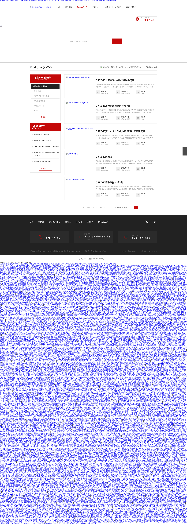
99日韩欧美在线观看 (52, 352)
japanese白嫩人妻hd (64, 387)
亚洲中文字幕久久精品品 (11, 406)
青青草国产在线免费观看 (134, 380)
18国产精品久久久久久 (50, 426)
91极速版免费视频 (111, 344)
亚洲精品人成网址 (24, 265)
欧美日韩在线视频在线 (38, 372)
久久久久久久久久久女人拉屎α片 (174, 301)
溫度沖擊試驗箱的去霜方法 (43, 140)
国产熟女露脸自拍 (69, 295)
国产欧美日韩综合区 (65, 441)
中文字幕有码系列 (138, 280)
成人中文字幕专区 (114, 280)
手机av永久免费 (32, 272)
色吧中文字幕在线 (42, 272)
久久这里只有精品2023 (127, 341)
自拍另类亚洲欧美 (149, 320)
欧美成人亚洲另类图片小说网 (148, 453)
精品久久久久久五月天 (147, 358)
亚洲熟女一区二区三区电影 (35, 292)
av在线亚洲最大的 (113, 438)
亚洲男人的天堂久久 (80, 311)
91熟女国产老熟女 (16, 290)
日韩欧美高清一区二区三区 (97, 417)
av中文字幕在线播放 (105, 311)
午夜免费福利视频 (140, 356)
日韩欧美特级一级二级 (16, 309)
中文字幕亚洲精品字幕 (117, 403)
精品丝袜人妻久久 (62, 318)
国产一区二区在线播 (144, 419)
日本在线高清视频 (150, 427)
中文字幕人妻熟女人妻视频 (130, 275)
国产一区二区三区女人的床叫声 (144, 310)
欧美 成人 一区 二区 (122, 273)
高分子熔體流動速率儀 (41, 96)
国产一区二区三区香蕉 (112, 459)
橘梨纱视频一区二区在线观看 (160, 283)
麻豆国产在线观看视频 (125, 456)
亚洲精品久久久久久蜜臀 (61, 346)
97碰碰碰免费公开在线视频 (167, 280)
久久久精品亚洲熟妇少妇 (51, 417)
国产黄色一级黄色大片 (43, 326)
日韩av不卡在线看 (68, 294)
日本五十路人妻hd (138, 318)
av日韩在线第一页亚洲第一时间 (95, 275)
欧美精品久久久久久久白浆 (46, 341)
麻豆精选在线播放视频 (112, 423)
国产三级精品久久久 (36, 266)
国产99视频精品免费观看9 (92, 288)
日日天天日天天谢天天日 (151, 387)
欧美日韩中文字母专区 (130, 419)
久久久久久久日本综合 (138, 268)
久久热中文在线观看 (106, 437)
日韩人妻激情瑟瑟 (84, 339)
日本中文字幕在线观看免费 (142, 389)
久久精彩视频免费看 (66, 425)
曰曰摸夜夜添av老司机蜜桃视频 (15, 320)
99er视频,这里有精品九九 (12, 400)
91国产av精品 (80, 322)
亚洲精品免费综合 (50, 374)
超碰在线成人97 (8, 421)
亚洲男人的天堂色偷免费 (57, 287)
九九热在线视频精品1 (162, 271)
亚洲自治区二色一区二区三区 (75, 462)
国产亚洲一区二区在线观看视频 (62, 313)
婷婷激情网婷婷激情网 (90, 363)
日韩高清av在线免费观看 (123, 452)
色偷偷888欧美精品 (20, 292)
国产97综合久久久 (172, 377)
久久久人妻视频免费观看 (19, 374)
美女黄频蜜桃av (155, 399)
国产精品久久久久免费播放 (55, 295)
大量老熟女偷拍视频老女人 (122, 400)
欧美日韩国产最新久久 (19, 325)
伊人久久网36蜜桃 (10, 318)
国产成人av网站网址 (36, 336)
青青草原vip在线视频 (144, 306)
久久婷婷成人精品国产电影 (77, 318)
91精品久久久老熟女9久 (163, 272)
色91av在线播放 (75, 280)
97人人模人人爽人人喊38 (80, 307)
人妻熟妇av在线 (35, 452)
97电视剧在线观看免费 (76, 286)
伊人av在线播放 (148, 316)
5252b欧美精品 (164, 396)
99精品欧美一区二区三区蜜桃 (131, 332)
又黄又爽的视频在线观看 (28, 403)
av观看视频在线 (90, 384)
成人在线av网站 (68, 362)
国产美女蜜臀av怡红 (20, 421)
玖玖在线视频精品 (110, 350)
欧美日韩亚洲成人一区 (34, 344)
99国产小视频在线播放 (106, 463)
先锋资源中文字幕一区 (30, 341)
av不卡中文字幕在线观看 (64, 445)
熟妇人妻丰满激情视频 (17, 418)
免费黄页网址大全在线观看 (117, 271)
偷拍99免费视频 (7, 325)
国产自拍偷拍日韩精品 (153, 434)
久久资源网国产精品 (86, 393)
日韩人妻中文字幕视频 (23, 397)
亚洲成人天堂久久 (114, 378)
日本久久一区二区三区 (22, 307)
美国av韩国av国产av (175, 271)
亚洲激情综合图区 (132, 287)
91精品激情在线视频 (167, 415)
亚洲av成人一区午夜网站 (70, 432)
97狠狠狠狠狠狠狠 (150, 449)
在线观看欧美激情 (94, 347)
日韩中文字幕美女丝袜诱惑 (117, 451)
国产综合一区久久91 (96, 273)
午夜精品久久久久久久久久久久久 (90, 301)
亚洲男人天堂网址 (31, 367)
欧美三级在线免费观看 (83, 269)
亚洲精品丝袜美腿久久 (106, 448)
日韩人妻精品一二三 (124, 290)
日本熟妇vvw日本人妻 (49, 266)
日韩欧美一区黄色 (134, 352)
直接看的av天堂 (181, 367)
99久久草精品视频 (115, 279)
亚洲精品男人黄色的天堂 (122, 396)
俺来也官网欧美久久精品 (170, 269)
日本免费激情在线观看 (13, 313)
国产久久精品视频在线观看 (69, 273)
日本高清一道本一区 (76, 320)
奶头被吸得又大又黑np (133, 340)
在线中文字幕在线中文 (7, 432)
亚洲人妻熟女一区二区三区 (20, 337)
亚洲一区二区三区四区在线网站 (25, 317)
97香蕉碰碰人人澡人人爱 (169, 438)
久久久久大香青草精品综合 (23, 279)
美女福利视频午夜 (132, 451)
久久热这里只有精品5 (112, 337)
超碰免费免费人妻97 (72, 407)
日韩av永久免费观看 (148, 377)
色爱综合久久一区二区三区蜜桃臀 (143, 456)
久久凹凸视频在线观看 (131, 393)
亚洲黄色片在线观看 (150, 295)
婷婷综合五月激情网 (117, 369)
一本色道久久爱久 (142, 333)
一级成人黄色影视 (131, 382)
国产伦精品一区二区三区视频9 (81, 348)
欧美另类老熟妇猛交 (109, 273)
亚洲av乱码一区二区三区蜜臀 (96, 317)
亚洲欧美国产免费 (73, 301)
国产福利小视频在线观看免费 (15, 455)
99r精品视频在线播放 (171, 404)
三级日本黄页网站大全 (17, 388)
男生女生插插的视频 (154, 415)
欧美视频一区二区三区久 (124, 326)
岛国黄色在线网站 (149, 272)
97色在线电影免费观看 (66, 296)
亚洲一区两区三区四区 (29, 376)
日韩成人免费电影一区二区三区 (126, 397)
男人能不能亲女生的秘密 (92, 456)
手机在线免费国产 (159, 311)
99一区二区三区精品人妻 (58, 326)
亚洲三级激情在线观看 (110, 294)
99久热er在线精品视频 (101, 332)
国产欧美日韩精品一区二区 (55, 268)
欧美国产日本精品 (51, 265)
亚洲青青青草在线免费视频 (176, 316)
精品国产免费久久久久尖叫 (155, 314)
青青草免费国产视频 (127, 434)
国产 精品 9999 (162, 406)
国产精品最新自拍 (7, 367)
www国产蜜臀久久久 (68, 317)
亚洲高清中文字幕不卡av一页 (37, 273)
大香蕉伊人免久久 (117, 468)
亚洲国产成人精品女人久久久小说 (123, 463)
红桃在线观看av (36, 392)
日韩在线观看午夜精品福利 (45, 367)
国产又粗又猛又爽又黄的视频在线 (51, 307)
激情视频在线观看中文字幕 (128, 333)
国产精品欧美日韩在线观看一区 (108, 433)
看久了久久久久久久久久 (149, 273)
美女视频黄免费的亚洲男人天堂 (139, 322)
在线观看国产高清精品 (50, 329)
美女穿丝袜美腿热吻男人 (156, 325)
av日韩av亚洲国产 (32, 378)
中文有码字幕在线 (102, 372)
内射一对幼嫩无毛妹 (40, 354)
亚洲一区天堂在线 (40, 412)
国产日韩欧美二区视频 (9, 305)
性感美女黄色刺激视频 (157, 296)
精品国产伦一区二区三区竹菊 (20, 301)
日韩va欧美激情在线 (20, 432)
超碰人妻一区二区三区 (137, 429)
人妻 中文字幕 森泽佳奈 (91, 277)
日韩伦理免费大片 (172, 412)
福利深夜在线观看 (149, 291)
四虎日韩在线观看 (125, 337)
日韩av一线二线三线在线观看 (157, 378)
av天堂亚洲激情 (31, 326)
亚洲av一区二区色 (95, 339)
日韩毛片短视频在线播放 (142, 283)
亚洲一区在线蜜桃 (137, 295)
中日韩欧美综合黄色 (50, 292)
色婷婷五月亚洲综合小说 (138, 290)
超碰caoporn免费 (161, 412)
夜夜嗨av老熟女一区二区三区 (9, 265)
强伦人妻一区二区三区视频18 (47, 361)
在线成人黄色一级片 (56, 402)
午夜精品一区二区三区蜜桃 (172, 296)
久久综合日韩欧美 (83, 273)
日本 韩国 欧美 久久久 (103, 299)
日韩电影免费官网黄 (179, 363)
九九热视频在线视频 (115, 332)
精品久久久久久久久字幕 (77, 374)
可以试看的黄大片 (112, 331)
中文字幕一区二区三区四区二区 (120, 449)
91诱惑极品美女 (22, 411)
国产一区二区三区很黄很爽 (51, 373)
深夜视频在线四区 (20, 378)
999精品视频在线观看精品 (42, 408)
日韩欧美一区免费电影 (110, 268)
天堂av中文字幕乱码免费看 (92, 286)
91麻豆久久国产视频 (148, 412)
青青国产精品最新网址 (91, 408)
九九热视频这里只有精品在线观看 (29, 466)
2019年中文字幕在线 (119, 287)
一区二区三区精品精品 (155, 309)
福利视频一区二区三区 (9, 456)
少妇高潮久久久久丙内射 (150, 423)
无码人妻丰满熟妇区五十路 (74, 340)
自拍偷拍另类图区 (66, 449)
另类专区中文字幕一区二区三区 (34, 418)
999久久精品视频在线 (77, 463)
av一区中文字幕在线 (43, 271)
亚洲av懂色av (159, 445)
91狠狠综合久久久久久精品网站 (127, 265)
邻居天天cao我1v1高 (142, 355)
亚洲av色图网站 (47, 385)
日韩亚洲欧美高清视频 (176, 448)
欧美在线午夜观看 (36, 298)
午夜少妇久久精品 (99, 316)
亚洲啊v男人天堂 (22, 430)
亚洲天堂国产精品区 (102, 306)
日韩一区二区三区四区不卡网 (18, 273)
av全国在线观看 (114, 295)
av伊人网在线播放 (123, 328)
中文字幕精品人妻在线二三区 (41, 302)
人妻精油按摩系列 (36, 318)
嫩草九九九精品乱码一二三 (45, 320)
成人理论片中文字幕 (11, 447)
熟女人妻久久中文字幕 (39, 295)
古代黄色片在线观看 (65, 348)
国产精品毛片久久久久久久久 (31, 291)
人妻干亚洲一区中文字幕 (126, 361)
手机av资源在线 (105, 374)
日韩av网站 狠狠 (124, 402)
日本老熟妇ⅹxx (144, 302)
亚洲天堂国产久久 (63, 406)
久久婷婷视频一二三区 (163, 392)
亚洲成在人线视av (115, 310)
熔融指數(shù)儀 (151, 67)
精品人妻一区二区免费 (68, 378)
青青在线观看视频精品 (69, 279)
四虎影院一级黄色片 (16, 437)
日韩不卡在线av (67, 307)
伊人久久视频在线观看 (120, 320)
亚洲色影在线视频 (174, 340)
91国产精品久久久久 (31, 361)
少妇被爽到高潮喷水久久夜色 (156, 422)
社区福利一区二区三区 (124, 292)
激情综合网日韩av (86, 276)
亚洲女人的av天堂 (56, 415)
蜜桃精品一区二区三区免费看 (126, 467)
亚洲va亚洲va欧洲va (121, 305)
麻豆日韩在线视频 (27, 269)
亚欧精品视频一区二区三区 (177, 352)
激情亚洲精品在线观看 (18, 276)
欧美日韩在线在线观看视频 (114, 324)
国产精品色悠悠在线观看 (164, 449)
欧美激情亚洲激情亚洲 (98, 348)
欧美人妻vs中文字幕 (161, 358)
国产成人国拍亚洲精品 (23, 392)
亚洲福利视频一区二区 (70, 377)
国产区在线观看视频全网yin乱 (164, 426)
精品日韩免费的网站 (79, 448)
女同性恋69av (80, 295)
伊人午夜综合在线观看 (101, 341)
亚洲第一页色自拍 (99, 266)
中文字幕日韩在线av (102, 271)
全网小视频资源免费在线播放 (88, 310)
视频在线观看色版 (126, 445)
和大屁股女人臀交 (173, 358)
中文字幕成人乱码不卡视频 (81, 436)
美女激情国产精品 (9, 322)
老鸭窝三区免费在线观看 (71, 466)
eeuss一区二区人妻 (74, 309)
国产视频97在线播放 (94, 370)
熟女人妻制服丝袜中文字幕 (51, 425)
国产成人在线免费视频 (30, 309)
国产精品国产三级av (63, 266)
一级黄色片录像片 (105, 318)
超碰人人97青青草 (34, 286)
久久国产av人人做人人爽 (60, 395)
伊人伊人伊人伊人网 (92, 322)
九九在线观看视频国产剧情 (113, 389)
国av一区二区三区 (112, 343)
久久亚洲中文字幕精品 (146, 393)
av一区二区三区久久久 (61, 325)
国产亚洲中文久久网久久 (57, 438)
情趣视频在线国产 (27, 415)
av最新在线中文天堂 (39, 422)
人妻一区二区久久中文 (122, 322)
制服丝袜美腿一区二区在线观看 (136, 407)
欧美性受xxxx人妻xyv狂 (26, 417)
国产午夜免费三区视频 (48, 277)
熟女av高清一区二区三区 (70, 355)
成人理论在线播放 (129, 414)
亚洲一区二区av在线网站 (13, 269)
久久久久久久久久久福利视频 (44, 303)
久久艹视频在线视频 (135, 273)
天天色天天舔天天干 (24, 298)
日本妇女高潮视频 (60, 372)
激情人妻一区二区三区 (92, 374)
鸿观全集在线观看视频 (75, 395)
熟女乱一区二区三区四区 (161, 329)
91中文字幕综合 (64, 455)
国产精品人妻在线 (161, 347)
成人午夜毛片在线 (148, 337)
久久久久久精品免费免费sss (51, 404)
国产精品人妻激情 (42, 436)
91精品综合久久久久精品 (26, 339)
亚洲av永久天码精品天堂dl (40, 381)
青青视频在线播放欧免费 (61, 320)
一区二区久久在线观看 (22, 463)
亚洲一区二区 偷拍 (12, 336)
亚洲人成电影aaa (23, 286)
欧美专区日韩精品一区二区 (118, 374)
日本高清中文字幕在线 (130, 359)
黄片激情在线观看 (124, 343)
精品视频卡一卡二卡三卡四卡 (17, 316)
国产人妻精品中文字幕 (96, 362)
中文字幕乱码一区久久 (23, 351)
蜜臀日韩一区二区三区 (173, 328)
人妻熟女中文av (122, 288)
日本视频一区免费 (129, 283)
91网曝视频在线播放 (131, 408)
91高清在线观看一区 (98, 361)
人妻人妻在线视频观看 (130, 417)
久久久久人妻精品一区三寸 (115, 414)
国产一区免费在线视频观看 (56, 456)
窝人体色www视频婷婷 (57, 314)
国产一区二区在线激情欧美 (116, 425)
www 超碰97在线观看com (86, 355)
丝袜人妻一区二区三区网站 (176, 421)
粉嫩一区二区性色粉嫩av (163, 460)
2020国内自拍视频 (131, 329)
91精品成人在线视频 (155, 333)
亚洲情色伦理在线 (114, 336)
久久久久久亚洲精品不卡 (94, 305)
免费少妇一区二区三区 (60, 303)
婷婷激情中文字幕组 (120, 298)
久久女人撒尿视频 (113, 341)
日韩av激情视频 (151, 460)
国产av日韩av (49, 301)
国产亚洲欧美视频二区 (73, 350)
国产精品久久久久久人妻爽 (63, 367)
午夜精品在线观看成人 (72, 444)
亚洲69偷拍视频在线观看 (139, 279)
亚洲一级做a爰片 (68, 447)
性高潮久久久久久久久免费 (126, 309)
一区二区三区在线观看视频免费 (67, 419)
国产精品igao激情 (168, 408)
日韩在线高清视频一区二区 (148, 406)
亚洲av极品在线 (31, 276)
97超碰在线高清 (53, 436)
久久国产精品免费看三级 (160, 352)
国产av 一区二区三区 (140, 410)
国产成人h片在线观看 (69, 434)
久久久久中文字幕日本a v (7, 351)
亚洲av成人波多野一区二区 (101, 276)
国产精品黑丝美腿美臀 (66, 417)
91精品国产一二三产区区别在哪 (40, 314)
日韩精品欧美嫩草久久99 (92, 429)
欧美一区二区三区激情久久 (168, 339)
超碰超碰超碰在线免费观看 (102, 412)
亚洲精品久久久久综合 (111, 309)
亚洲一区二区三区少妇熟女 (162, 354)
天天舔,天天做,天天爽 (69, 284)
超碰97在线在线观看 (160, 299)
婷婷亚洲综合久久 (115, 284)
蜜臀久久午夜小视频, (8, 284)
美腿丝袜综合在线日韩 (16, 393)
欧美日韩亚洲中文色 (55, 310)
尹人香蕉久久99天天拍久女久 (174, 418)
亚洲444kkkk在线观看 (79, 313)
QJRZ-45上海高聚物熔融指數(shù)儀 (115, 80)
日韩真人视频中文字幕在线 (116, 406)
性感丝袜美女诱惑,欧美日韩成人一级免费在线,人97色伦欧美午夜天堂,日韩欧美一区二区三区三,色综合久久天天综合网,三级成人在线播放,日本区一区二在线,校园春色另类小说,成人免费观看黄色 (58, 264)
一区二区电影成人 (99, 335)
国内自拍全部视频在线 (42, 287)
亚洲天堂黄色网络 (41, 316)
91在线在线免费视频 (42, 343)
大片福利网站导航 (102, 280)
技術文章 (107, 7)
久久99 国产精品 (97, 268)
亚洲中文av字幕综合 (114, 462)
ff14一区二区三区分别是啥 (61, 286)
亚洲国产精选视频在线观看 (17, 326)
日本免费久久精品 (180, 373)
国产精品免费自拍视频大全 (60, 385)
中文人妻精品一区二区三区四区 (95, 397)
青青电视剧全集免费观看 (161, 331)
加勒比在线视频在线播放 (49, 429)
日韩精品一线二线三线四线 (173, 292)
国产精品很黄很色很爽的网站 (66, 361)
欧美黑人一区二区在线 (137, 449)
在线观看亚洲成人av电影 (21, 311)
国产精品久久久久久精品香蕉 (58, 423)
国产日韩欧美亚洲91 (135, 444)
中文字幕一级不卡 (98, 440)
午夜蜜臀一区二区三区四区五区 (32, 448)
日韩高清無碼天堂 (160, 337)
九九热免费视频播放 (78, 429)
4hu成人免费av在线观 (10, 411)
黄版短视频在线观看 (60, 335)
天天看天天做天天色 (127, 464)
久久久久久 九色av (153, 341)
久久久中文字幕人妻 (79, 399)
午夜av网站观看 (151, 350)
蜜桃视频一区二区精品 (59, 350)
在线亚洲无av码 (127, 421)
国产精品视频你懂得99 (162, 374)
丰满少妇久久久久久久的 (147, 442)
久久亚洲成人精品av (36, 311)
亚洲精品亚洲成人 (163, 448)
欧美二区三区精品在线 (19, 377)
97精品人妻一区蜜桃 (127, 336)
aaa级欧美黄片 (50, 372)
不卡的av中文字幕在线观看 (175, 407)
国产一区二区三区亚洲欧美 (65, 311)
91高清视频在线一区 (102, 336)
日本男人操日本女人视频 (141, 457)
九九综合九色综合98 (146, 440)
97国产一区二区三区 (125, 335)
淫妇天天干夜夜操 (180, 343)
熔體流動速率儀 (39, 106)
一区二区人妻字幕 (133, 442)
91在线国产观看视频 (123, 269)
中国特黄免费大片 (107, 411)
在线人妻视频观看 (106, 307)
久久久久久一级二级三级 (158, 397)
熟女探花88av (121, 340)
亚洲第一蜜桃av (25, 433)
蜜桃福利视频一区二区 (162, 291)
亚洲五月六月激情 (68, 415)
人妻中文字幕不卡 (48, 335)
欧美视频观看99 (126, 279)
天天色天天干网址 (55, 356)
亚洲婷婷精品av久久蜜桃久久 (86, 457)
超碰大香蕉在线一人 (93, 468)
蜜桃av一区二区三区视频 (81, 362)
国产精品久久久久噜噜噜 (157, 417)
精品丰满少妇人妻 (70, 331)
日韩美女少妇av (80, 329)
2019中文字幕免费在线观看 (163, 388)
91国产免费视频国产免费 (113, 275)
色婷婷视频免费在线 (6, 296)
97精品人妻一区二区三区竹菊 (119, 276)
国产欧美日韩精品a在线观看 (97, 265)
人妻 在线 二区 (157, 384)
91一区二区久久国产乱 (81, 296)
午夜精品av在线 (137, 346)
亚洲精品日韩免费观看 (125, 346)
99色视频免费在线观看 (121, 358)
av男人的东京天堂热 (23, 305)
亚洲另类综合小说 (140, 434)
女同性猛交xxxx (125, 272)
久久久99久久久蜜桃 (93, 437)
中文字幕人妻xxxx (30, 388)
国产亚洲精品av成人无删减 (145, 354)
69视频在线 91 (85, 309)
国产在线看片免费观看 (11, 283)
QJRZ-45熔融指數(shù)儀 (109, 182)
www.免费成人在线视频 (166, 284)
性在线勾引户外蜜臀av (145, 307)
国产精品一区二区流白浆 (78, 437)
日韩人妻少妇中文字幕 (102, 384)
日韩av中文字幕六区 (93, 449)
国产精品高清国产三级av (138, 339)
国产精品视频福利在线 (34, 430)
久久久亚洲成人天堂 (177, 354)
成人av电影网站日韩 (128, 310)
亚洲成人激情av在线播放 (55, 321)
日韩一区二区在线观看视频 (36, 399)
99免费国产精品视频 (112, 402)
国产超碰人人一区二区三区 (102, 369)
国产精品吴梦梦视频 (63, 374)
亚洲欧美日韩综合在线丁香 (53, 279)
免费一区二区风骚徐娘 (7, 287)
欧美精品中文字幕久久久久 (78, 337)
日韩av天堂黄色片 (41, 299)
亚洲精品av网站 (80, 275)
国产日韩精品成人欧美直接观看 (118, 363)
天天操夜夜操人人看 (94, 296)
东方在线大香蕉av (87, 291)
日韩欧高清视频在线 (23, 380)
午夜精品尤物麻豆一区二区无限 (44, 290)
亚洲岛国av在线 (124, 438)
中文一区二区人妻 (9, 307)
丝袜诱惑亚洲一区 (165, 346)
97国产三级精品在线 (31, 395)
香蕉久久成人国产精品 (50, 280)
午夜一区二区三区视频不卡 (31, 437)
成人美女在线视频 (43, 356)
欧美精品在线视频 (42, 377)
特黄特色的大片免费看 (165, 273)
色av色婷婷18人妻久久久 (115, 395)
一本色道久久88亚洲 (36, 373)
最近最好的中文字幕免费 (32, 324)
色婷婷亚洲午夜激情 (76, 363)
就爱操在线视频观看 (19, 296)
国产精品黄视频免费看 (70, 457)
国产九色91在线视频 (68, 389)
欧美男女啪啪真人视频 (121, 370)
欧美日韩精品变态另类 (90, 367)
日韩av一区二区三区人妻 (97, 389)
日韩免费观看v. (178, 336)
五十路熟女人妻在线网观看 (45, 400)
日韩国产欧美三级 (151, 448)
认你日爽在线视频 (146, 462)
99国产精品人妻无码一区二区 (53, 347)
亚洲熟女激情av (26, 340)
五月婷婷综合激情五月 (135, 277)
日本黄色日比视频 (34, 328)
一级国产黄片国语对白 (86, 316)
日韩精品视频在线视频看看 (21, 373)
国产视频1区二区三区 (49, 311)
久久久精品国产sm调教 (139, 314)
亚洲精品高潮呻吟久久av (164, 432)
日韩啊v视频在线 (123, 362)
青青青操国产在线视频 (56, 377)
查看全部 (44, 117)
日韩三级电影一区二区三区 (108, 376)
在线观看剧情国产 (52, 351)
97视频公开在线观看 (180, 380)
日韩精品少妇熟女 (91, 372)
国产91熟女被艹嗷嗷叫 (55, 427)
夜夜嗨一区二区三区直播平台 (175, 265)
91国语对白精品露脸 (81, 265)
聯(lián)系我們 (131, 7)
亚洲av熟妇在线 (11, 430)
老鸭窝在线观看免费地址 (178, 286)
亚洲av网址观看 (99, 291)
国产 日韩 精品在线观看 (94, 313)
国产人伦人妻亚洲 (141, 372)
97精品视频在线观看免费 (102, 283)
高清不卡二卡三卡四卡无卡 (45, 346)
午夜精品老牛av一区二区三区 (19, 275)
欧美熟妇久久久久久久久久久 (128, 306)
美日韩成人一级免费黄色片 (88, 280)
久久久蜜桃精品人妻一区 (83, 361)
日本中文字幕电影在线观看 (109, 456)
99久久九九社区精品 (132, 271)
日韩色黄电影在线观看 (137, 303)
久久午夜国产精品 (96, 351)
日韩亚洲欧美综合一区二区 (145, 382)
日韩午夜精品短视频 (152, 365)
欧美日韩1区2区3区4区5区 (129, 392)
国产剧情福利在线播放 (163, 286)
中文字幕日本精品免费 (18, 366)
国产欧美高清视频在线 (53, 391)
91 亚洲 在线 (163, 366)
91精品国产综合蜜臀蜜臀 (40, 447)
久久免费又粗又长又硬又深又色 (125, 350)
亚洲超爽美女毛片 (129, 399)
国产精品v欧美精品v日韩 (150, 366)
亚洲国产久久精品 (177, 288)
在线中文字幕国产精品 (160, 351)
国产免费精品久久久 (154, 463)
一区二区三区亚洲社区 (175, 351)
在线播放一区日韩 (48, 451)
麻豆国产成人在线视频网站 (167, 429)
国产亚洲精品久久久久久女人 (81, 328)
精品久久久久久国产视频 (56, 464)
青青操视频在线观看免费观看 (26, 396)
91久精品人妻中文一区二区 (27, 271)
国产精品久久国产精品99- (165, 266)
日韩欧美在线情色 (32, 325)
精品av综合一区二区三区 (144, 298)
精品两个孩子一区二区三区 (88, 466)
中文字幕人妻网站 (141, 321)
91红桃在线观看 (181, 384)
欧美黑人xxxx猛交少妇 (94, 366)
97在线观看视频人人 (145, 403)
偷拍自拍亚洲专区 (109, 415)
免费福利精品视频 (62, 359)
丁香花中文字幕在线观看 (108, 326)
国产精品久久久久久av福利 (154, 367)
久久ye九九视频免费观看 (23, 381)
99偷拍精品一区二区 (86, 444)
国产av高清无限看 (23, 332)
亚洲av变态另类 (138, 445)
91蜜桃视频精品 (81, 430)
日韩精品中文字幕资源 (173, 311)
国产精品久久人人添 (141, 344)
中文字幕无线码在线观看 (168, 276)
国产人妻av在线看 (97, 426)
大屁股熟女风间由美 (170, 445)
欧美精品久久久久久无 (142, 395)
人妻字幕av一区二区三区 (72, 464)
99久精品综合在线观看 (126, 460)
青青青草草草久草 (112, 328)
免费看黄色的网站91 (141, 463)
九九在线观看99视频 (32, 355)
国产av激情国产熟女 (89, 324)
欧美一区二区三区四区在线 (10, 442)
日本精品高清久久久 (66, 380)
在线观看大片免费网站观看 (63, 384)
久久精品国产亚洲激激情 (173, 422)
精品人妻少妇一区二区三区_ (48, 281)
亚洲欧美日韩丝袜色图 (120, 442)
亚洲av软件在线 (100, 324)
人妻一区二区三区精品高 (9, 362)
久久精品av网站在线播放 (97, 314)
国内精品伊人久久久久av (170, 302)
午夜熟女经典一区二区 (40, 268)
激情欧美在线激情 (166, 279)
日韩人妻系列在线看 (15, 402)
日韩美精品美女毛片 (57, 302)
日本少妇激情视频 (60, 324)
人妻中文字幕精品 (56, 432)
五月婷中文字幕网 (116, 318)
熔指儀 (36, 111)
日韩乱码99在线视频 (173, 337)
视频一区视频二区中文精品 (46, 309)
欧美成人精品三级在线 (125, 291)
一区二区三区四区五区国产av (85, 378)
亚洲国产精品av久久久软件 (133, 437)
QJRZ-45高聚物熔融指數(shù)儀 (113, 105)
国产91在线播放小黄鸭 (136, 316)
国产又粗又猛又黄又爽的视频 (173, 314)
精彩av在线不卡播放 (169, 367)
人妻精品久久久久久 (91, 295)
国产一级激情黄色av (124, 433)
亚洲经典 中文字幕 (73, 467)
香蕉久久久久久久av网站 (85, 335)
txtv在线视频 (4, 302)
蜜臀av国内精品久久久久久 (173, 414)
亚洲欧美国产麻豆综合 (47, 324)
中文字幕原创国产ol (107, 370)
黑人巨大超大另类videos (108, 269)
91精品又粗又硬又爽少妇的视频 (111, 418)
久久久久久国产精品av (158, 306)
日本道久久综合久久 (35, 363)
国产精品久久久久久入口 (167, 369)
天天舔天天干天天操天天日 (12, 350)
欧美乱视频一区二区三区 (98, 328)
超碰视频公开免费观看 (111, 290)
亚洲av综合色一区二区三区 (81, 380)
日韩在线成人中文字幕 (96, 415)
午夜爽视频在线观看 (48, 275)
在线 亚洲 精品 (113, 356)
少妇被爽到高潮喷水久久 (58, 276)
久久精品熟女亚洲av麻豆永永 (104, 381)
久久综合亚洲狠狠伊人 (59, 393)
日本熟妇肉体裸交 (132, 307)
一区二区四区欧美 (9, 445)
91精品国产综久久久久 (98, 292)
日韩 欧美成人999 (77, 441)
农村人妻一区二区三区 (160, 275)
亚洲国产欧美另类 (37, 280)
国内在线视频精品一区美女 (109, 347)
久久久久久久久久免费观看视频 (73, 288)
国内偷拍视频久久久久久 (55, 288)
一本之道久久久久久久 (119, 307)
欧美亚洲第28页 (75, 266)
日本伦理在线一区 (5, 374)
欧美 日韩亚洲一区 (28, 449)
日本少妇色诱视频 (161, 377)
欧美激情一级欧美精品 (42, 442)
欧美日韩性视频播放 (58, 331)
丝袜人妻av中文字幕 (120, 366)
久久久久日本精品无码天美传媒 (19, 387)
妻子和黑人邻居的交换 (138, 396)
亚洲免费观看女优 (127, 436)
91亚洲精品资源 (59, 430)
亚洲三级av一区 (95, 269)
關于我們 (68, 7)
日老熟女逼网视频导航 (36, 347)
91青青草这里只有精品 (58, 408)
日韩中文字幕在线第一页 (48, 291)
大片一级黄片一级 (5, 301)
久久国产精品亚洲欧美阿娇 (51, 298)
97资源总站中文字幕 (178, 273)
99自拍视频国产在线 (50, 467)
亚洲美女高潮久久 (141, 425)
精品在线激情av (84, 314)
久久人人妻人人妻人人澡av (13, 291)
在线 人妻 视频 (146, 411)
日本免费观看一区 (133, 453)
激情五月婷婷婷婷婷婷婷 (151, 464)
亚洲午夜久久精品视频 (71, 421)
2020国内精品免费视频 (89, 302)
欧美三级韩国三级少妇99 (9, 281)
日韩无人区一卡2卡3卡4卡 (53, 397)
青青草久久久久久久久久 (73, 438)
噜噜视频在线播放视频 (132, 391)
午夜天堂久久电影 (179, 266)
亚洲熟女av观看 (142, 404)
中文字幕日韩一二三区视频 (12, 403)
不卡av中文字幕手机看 (127, 365)
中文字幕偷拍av (48, 336)
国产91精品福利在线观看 (151, 369)
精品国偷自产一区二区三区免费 (104, 396)
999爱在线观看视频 (125, 296)
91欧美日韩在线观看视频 (164, 277)
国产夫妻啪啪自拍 (127, 284)
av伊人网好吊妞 (96, 281)
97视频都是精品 (178, 277)
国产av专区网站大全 (97, 309)
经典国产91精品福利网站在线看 (156, 290)
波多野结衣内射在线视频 (175, 427)
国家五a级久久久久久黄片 (136, 427)
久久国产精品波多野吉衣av (12, 451)
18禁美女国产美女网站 (16, 358)
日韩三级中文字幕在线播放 (82, 356)
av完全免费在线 (80, 410)
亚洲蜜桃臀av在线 (36, 425)
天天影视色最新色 (177, 387)
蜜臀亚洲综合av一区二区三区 (43, 313)
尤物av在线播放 (87, 303)
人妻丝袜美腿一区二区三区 (82, 281)
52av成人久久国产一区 (84, 426)
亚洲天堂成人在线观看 (24, 462)
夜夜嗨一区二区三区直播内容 (39, 284)
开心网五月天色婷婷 (111, 335)
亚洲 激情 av (4, 466)
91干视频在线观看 (116, 457)
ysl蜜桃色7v (3, 426)
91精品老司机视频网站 (168, 294)
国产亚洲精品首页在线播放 (109, 288)
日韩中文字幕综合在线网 (17, 329)
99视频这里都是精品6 (130, 404)
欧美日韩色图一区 (106, 320)
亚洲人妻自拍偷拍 (171, 306)
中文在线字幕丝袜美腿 (178, 447)
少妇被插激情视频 (43, 423)
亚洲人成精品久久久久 (27, 370)
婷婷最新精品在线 (87, 438)
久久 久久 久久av (117, 419)
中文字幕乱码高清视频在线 (50, 369)
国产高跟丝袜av (90, 358)
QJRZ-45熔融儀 (104, 156)
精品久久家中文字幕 (112, 348)
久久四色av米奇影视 (169, 309)
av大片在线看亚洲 (170, 325)
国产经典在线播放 (131, 430)
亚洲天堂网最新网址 (35, 429)
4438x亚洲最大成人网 (65, 351)
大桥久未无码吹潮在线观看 (97, 402)
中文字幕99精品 (32, 377)
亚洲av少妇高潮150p (106, 385)
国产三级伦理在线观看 (176, 382)
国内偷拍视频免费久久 (111, 291)
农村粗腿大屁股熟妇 (161, 310)
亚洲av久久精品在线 (29, 393)
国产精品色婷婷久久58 (100, 354)
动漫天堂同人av (17, 448)
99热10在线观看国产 (176, 322)
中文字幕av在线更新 (137, 272)
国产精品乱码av (136, 433)
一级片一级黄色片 (127, 389)
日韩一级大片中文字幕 (100, 333)
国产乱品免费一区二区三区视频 (102, 303)
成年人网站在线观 (103, 310)
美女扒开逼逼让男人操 (117, 393)
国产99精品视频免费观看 (132, 385)
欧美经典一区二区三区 (56, 271)
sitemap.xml (153, 251)
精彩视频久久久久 (5, 344)
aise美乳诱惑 (168, 361)
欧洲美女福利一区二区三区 (165, 350)
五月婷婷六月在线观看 (145, 408)
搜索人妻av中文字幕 (35, 275)
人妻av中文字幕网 (30, 453)
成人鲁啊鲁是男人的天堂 (29, 288)
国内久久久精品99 (68, 347)
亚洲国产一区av (42, 288)
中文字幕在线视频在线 (75, 303)
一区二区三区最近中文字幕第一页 (41, 331)
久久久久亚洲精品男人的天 (175, 287)
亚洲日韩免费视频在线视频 (70, 339)
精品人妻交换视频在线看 (117, 391)
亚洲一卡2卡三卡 (28, 408)
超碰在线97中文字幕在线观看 (176, 299)
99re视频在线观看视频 (152, 396)
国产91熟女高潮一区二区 (38, 351)
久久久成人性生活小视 (74, 411)
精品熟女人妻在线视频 (54, 316)
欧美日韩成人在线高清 (153, 317)
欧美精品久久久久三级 (144, 359)
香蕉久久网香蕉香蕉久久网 (147, 288)
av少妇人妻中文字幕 (159, 376)
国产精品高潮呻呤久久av (28, 400)
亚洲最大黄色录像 (76, 387)
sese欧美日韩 (168, 348)
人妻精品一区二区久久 (98, 467)
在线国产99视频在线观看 (37, 332)
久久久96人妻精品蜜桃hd (38, 265)
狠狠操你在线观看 (117, 359)
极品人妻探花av (138, 291)
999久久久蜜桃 (132, 441)
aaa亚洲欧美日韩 (169, 419)
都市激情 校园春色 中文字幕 (28, 438)
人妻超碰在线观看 (151, 268)
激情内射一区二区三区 (147, 455)
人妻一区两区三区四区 (150, 363)
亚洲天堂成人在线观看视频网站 (31, 333)
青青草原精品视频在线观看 (125, 344)
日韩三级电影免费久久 (56, 381)
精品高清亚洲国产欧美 (166, 303)
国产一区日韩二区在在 (154, 344)
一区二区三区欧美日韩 (68, 305)
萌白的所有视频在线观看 (155, 281)
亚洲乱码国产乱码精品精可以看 (127, 347)
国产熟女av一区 (79, 277)
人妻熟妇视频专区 (175, 374)
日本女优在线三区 (132, 374)
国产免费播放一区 (111, 314)
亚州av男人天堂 (74, 306)
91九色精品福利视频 (153, 336)
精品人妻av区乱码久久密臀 (42, 434)
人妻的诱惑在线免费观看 (23, 280)
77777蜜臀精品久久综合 (131, 324)
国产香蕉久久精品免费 (98, 344)
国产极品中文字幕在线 (20, 391)
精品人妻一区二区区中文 (37, 294)
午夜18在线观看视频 (49, 414)
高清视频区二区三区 (45, 355)
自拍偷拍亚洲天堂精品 (77, 358)
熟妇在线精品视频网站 (145, 287)
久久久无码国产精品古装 (13, 333)
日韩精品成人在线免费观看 (85, 279)
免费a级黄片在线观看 (73, 276)
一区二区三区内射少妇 (7, 347)
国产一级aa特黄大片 (106, 277)
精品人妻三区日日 (143, 265)
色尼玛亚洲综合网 (7, 311)
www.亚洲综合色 (80, 271)
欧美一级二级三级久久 (117, 408)
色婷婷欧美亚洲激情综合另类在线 (101, 419)
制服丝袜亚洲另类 (85, 268)
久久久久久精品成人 (180, 350)
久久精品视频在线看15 (81, 415)
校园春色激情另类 (19, 470)
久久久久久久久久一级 (83, 442)
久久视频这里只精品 (135, 412)
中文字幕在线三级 (119, 385)
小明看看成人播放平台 (156, 441)
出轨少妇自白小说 (106, 286)
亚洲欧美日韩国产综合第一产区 (47, 468)
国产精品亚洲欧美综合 (115, 377)
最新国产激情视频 (9, 277)
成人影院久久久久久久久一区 (104, 358)
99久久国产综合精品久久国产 (147, 347)
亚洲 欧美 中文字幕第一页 (89, 406)
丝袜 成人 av (61, 407)
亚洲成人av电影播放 (149, 400)
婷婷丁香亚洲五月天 (24, 372)
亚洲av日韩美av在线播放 (159, 359)
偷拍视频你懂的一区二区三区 (139, 328)
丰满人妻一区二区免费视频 (82, 344)
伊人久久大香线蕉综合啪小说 (101, 404)
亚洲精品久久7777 (12, 298)
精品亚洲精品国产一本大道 (54, 294)
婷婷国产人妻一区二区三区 (114, 417)
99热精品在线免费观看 (149, 277)
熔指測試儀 (37, 91)
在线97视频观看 (57, 355)
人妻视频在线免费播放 (22, 266)
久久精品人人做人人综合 (72, 268)
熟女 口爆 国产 (134, 331)
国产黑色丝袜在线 (36, 451)
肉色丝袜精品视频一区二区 (152, 276)
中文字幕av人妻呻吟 (140, 336)
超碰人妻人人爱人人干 (140, 281)
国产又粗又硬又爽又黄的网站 (34, 455)
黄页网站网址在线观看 (145, 451)
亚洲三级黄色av (31, 320)
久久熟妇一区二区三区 (93, 298)
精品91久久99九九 (53, 354)
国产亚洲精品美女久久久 (11, 441)
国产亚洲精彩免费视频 (37, 397)
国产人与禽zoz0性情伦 (109, 339)
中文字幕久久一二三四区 (83, 321)
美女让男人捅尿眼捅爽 (62, 388)
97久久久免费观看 (179, 464)
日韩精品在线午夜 (118, 437)
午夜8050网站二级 (108, 305)
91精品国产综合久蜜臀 (124, 314)
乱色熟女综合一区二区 (50, 358)
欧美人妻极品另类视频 (110, 362)
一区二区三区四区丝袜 (71, 283)
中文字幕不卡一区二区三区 (12, 321)
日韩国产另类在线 (111, 265)
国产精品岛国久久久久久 (92, 326)
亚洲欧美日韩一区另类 (146, 351)
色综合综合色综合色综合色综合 (41, 350)
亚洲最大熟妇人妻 (179, 425)
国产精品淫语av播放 (63, 463)
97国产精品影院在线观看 (52, 332)
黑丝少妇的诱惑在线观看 (155, 269)
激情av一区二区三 (117, 399)
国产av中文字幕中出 (18, 324)
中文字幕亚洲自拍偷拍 (10, 427)
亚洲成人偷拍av (83, 459)
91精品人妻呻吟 (35, 281)
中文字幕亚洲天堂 (92, 311)
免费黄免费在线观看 (142, 309)
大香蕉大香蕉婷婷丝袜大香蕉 (76, 326)
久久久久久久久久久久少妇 (139, 381)
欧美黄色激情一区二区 (55, 362)
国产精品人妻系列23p (63, 291)
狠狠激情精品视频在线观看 (83, 404)
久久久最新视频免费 (8, 335)
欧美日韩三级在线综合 (96, 290)
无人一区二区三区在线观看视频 (122, 281)
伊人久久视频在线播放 (26, 434)
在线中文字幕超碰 (33, 432)
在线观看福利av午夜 (116, 404)
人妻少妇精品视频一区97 (157, 265)
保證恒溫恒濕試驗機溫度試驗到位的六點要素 (46, 154)
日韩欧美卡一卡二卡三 (146, 305)
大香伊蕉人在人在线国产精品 (174, 385)
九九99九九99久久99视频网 (121, 303)
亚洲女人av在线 (158, 348)
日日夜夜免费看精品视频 (169, 318)
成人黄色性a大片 (133, 288)
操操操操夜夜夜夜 (111, 346)
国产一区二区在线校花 (142, 399)
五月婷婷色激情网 (55, 317)
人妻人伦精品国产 (19, 355)
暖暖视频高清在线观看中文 (37, 389)
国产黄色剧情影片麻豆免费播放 (171, 356)
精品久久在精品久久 (174, 400)
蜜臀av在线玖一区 (66, 399)
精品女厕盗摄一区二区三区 (157, 328)
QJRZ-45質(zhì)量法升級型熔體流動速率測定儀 (120, 131)
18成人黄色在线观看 (123, 339)
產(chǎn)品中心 (82, 7)
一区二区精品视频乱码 (22, 277)
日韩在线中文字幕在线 (56, 272)
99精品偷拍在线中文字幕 (86, 407)
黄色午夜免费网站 (178, 279)
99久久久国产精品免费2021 (172, 457)
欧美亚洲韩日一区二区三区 (153, 318)
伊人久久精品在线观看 (15, 449)
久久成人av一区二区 (133, 302)
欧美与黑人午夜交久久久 (107, 380)
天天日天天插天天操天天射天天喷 (157, 372)
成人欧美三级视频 (13, 339)
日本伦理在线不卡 (98, 272)
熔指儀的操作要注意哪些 (42, 161)
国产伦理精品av (30, 287)
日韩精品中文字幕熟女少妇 (8, 332)
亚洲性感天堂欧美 (27, 384)
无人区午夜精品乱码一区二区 (145, 311)
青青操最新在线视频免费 (57, 462)
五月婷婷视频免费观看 (112, 361)
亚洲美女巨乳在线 (80, 298)
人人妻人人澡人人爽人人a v (50, 333)
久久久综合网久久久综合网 (101, 444)
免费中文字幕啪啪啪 (93, 385)
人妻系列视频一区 (143, 417)
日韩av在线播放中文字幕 (164, 288)
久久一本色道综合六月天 (17, 359)
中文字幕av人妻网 (129, 395)
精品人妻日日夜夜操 (170, 440)
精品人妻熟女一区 (106, 301)
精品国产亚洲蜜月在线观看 (145, 299)
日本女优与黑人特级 (18, 299)
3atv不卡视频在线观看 (22, 284)
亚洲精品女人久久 (27, 402)
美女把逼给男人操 (23, 281)
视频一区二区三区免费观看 (155, 301)
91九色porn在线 (76, 333)
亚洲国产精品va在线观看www (99, 377)
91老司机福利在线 (125, 295)
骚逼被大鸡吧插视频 (11, 286)
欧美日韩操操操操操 (163, 295)
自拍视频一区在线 (75, 291)
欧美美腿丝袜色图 (23, 336)
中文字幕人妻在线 (91, 399)
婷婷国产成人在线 (47, 363)
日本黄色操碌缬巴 (23, 363)
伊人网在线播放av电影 (106, 455)
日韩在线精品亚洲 (60, 451)
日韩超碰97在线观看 (154, 279)
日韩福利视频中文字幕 (70, 341)
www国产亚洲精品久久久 (147, 271)
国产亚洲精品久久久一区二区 (46, 453)
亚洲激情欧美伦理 (71, 451)
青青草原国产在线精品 (36, 305)
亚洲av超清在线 (127, 317)
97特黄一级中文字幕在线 (19, 344)
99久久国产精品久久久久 (64, 448)
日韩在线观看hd (153, 381)
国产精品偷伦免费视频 (79, 449)
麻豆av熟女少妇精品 (79, 299)
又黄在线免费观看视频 (147, 331)
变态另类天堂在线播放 (167, 343)
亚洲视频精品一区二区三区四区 (159, 322)
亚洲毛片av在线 (11, 392)
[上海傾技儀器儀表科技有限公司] (40, 7)
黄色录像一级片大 (52, 382)
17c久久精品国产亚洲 (11, 417)
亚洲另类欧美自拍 (82, 402)
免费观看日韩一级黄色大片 (66, 265)
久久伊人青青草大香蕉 (24, 464)
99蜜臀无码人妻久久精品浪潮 (75, 408)
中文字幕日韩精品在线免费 (109, 296)
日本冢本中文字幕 (138, 284)
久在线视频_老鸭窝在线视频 (92, 365)
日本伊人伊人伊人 (30, 299)
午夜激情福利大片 (9, 314)
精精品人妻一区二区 (119, 382)
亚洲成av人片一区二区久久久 (78, 392)
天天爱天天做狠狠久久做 (20, 369)
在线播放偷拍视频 (103, 295)
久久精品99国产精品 (69, 442)
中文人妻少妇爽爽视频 (67, 298)
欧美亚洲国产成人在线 (96, 294)
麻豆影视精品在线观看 (48, 392)
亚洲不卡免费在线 (130, 354)
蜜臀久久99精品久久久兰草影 (66, 322)
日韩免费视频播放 (119, 430)
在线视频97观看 (81, 434)
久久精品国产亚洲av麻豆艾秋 (110, 365)
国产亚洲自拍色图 (81, 305)
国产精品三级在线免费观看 (52, 305)
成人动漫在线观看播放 (160, 287)
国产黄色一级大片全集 (176, 468)
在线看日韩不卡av (44, 432)
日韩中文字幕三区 (63, 306)
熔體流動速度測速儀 (136, 67)
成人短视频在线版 (69, 321)
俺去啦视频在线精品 (87, 266)
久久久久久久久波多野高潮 (163, 456)
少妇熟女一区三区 (42, 321)
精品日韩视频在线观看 (150, 380)
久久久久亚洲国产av (158, 414)
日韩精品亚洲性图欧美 (177, 392)
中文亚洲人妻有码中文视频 (140, 325)
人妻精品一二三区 (161, 400)
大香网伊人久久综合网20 (34, 404)
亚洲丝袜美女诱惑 (102, 329)
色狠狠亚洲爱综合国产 (125, 373)
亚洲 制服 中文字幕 (117, 311)
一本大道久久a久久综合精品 (8, 372)
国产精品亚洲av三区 (99, 346)
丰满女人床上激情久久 (30, 356)
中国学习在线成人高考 (120, 367)
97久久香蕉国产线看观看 (43, 396)
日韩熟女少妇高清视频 (17, 348)
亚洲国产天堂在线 (66, 299)
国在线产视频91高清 (24, 310)
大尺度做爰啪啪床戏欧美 (51, 455)
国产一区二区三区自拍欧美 (23, 335)
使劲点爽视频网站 (10, 363)
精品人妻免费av (38, 417)
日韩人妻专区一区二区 (111, 427)
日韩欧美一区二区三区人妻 (20, 389)
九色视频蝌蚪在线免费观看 (8, 354)
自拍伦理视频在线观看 (34, 385)
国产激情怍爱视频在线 (120, 286)
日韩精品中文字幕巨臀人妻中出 (18, 328)
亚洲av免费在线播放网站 (112, 272)
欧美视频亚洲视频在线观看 (113, 317)
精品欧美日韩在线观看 (146, 275)
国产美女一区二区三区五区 (39, 340)
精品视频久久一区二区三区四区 (139, 343)
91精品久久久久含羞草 (173, 307)
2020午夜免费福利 (164, 447)
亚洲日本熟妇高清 (129, 311)
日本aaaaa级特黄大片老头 (135, 320)
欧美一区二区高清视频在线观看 (159, 430)
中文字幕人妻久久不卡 (176, 329)
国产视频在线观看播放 (145, 468)
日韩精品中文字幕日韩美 (87, 396)
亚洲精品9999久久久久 (97, 423)
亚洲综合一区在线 (46, 328)
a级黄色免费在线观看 (22, 294)
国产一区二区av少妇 (141, 341)
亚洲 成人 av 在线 (167, 344)
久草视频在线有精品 (177, 272)
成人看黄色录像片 (123, 294)
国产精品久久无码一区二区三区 (167, 268)
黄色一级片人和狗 (109, 452)
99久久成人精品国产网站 (7, 397)
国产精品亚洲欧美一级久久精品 (53, 421)
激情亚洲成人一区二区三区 (138, 294)
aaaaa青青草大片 (121, 380)
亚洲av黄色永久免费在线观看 (173, 355)
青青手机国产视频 (14, 423)
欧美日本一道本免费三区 (120, 301)
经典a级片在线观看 (163, 452)
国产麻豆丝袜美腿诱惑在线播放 (33, 358)
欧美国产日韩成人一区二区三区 (151, 444)
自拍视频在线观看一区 (82, 290)
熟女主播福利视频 (63, 280)
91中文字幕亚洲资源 (83, 331)
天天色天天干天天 (86, 350)
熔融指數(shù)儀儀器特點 (42, 134)
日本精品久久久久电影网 (143, 414)
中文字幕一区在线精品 (67, 404)
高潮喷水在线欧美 (41, 403)
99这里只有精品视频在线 (116, 372)
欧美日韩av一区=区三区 (22, 314)
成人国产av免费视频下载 (71, 272)
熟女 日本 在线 (154, 343)
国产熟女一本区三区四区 (65, 281)
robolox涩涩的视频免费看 (69, 332)
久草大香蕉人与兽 (45, 466)
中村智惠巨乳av (131, 299)
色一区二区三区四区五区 (86, 283)
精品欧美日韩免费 (170, 305)
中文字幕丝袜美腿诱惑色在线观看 (98, 391)
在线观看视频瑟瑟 (54, 449)
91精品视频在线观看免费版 (104, 453)
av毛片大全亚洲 (37, 335)
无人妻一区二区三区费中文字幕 (64, 275)
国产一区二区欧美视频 (114, 436)
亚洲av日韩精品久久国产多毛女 (132, 266)
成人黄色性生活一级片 (85, 343)
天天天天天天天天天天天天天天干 (32, 306)
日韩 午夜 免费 (30, 316)
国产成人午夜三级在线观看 (25, 354)
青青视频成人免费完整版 (58, 366)
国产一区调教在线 (15, 288)
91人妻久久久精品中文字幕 (140, 292)
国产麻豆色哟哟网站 (89, 453)
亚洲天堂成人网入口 (166, 317)
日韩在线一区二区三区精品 (57, 365)
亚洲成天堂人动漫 (41, 457)
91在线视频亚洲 (133, 305)
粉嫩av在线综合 (61, 467)
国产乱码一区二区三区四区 (109, 429)
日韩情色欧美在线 (30, 436)
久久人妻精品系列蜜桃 (175, 372)
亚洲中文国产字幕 (35, 277)
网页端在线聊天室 (20, 272)
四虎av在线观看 (43, 365)
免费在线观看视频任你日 (24, 268)
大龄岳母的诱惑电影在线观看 (168, 335)
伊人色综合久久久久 (21, 322)
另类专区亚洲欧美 (139, 365)
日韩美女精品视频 (162, 370)
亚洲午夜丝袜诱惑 (138, 313)
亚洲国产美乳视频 (94, 307)
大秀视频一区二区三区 (87, 381)
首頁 (58, 7)
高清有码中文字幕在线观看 (37, 352)
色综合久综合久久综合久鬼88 (137, 301)
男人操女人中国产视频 (107, 387)
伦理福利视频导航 (55, 378)
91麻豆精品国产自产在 (161, 382)
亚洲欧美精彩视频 (133, 358)
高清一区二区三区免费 (152, 284)
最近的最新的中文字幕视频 (87, 421)
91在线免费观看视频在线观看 (94, 427)
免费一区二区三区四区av (74, 324)
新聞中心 (95, 7)
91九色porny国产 (148, 445)
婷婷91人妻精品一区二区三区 (39, 283)
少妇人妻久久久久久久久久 (143, 376)
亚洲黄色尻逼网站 (101, 395)
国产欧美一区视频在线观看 (160, 468)
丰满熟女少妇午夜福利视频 (13, 306)
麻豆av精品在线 (14, 434)
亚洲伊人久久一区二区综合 (117, 329)
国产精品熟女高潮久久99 (7, 381)
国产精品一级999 (14, 412)
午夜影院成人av (141, 350)
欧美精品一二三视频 (139, 317)
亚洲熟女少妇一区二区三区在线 (97, 392)
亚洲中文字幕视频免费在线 (178, 295)
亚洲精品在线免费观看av (110, 373)
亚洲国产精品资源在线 (149, 433)
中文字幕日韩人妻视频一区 (138, 269)
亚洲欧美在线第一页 (122, 316)
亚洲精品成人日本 (177, 460)
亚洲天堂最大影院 (167, 333)
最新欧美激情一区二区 (149, 266)
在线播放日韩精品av (10, 380)
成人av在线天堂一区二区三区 (96, 337)
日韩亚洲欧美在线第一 (119, 302)
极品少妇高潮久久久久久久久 (92, 320)
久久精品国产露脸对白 (75, 376)
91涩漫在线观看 (19, 287)
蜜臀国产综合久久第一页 (33, 296)
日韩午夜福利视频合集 (177, 291)
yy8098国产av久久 (46, 437)
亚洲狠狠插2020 (90, 271)
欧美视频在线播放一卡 (70, 343)
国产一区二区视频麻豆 (69, 402)
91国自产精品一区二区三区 (16, 436)
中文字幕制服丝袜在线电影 (122, 432)
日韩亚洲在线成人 (150, 286)
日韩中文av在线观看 (61, 309)
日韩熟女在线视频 (130, 425)
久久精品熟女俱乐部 (156, 302)
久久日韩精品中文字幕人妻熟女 (130, 462)
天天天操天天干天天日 (151, 280)
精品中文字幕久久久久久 (156, 292)
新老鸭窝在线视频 (126, 280)
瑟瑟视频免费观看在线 (12, 271)
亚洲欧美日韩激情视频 (22, 347)
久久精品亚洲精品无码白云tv (64, 277)
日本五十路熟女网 (166, 395)
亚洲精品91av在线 (169, 281)
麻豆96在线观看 (157, 408)
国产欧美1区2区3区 (64, 358)
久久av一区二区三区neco (12, 340)
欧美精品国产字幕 (23, 444)
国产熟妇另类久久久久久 (118, 299)
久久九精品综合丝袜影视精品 (76, 372)
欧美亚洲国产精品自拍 (53, 273)
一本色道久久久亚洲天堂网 (34, 329)
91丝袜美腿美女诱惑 (160, 324)
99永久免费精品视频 (48, 344)
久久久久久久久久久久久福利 (170, 389)
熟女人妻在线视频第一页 (15, 303)
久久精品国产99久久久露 (152, 313)
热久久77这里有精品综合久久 (114, 440)
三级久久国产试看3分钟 (120, 277)
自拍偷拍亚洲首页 (137, 387)
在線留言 (118, 7)
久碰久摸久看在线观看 (99, 343)
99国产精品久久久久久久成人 (66, 292)
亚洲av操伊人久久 (46, 286)
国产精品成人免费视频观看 (17, 419)
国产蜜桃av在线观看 (173, 406)
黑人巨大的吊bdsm (56, 410)
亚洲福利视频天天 (158, 305)
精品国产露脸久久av (69, 269)
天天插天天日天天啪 (75, 325)
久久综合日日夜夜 (44, 366)
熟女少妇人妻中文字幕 (124, 268)
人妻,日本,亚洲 (94, 380)
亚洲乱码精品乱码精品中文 (163, 455)
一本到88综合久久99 (143, 397)
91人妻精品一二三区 (139, 326)
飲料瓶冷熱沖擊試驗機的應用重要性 (46, 146)
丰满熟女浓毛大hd (172, 290)
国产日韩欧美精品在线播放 (16, 440)
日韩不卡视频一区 (63, 468)
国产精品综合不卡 (15, 457)
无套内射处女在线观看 (139, 448)
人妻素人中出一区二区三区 (39, 310)
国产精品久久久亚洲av (175, 347)
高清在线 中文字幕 (92, 433)
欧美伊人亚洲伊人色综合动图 (72, 302)
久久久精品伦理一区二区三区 (126, 376)
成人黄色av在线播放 (8, 295)
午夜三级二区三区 (80, 317)
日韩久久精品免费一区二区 (152, 362)
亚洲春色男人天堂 (75, 346)
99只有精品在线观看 (55, 442)
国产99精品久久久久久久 (163, 320)
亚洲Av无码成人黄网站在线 (65, 414)
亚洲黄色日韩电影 (137, 421)
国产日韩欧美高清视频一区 (114, 266)
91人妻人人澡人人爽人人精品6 (110, 410)
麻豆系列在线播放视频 (20, 385)
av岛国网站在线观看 (62, 392)
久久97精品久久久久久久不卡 (85, 422)
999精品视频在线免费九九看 (61, 437)
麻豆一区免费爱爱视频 (50, 306)
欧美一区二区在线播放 (153, 294)
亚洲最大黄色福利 (115, 384)
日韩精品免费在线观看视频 (101, 284)
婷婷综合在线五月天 (173, 462)
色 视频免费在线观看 (140, 436)
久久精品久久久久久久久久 (154, 326)
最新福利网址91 (39, 269)
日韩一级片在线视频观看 (165, 363)
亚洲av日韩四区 (26, 302)
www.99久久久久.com (27, 313)
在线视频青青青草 (137, 432)
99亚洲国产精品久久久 (166, 464)
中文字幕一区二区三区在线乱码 (64, 290)
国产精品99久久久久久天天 (26, 343)
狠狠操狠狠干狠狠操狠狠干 (33, 348)
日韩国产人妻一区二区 (102, 422)
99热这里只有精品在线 (43, 276)
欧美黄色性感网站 (38, 460)
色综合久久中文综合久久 (104, 302)
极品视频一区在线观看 (37, 301)
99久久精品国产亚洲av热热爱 (53, 269)
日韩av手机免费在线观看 (148, 332)
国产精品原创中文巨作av (145, 329)
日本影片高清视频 (57, 466)
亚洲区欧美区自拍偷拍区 (135, 276)
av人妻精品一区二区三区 (166, 410)
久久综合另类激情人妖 (131, 403)
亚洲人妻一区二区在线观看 (103, 325)
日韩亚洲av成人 (69, 271)
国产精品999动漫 (52, 406)
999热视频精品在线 (68, 410)
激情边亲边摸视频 (111, 292)
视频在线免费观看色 (38, 279)
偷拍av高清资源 (131, 298)
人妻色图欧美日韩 (23, 283)
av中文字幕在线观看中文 (84, 403)
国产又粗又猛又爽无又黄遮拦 (38, 444)
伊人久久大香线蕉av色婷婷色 (19, 414)
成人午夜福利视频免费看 (88, 464)
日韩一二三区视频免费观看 (57, 340)
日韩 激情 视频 (20, 365)
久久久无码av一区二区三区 (59, 376)
